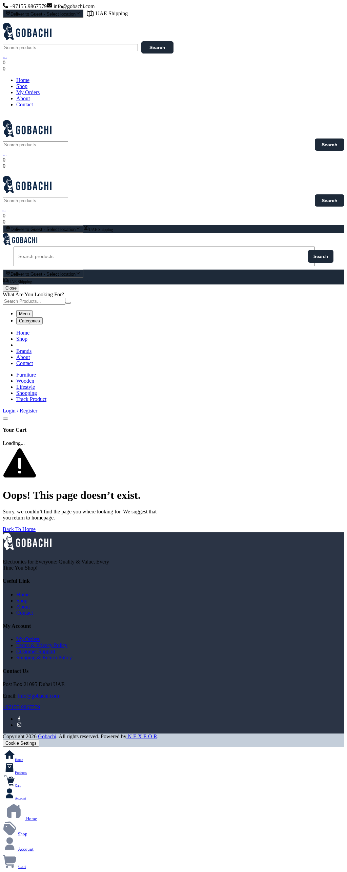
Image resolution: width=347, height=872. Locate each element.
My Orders (28, 92)
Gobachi (47, 736)
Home (22, 80)
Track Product (31, 399)
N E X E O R (141, 736)
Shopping (26, 393)
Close (11, 288)
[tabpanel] (173, 348)
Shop (21, 86)
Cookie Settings (21, 743)
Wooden (25, 381)
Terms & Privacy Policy (41, 645)
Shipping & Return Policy (44, 657)
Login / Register (20, 410)
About (23, 98)
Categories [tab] (29, 320)
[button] (63, 69)
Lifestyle (25, 387)
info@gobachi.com (38, 696)
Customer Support (35, 651)
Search (157, 47)
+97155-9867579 (21, 707)
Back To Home (19, 529)
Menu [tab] (24, 313)
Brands (24, 351)
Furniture (26, 375)
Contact (24, 104)
